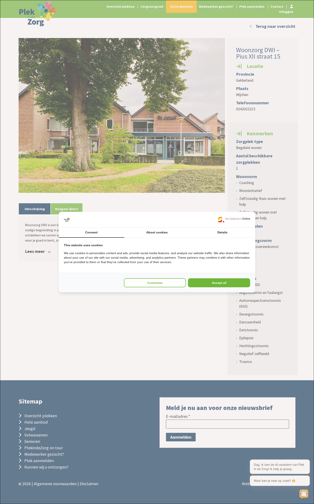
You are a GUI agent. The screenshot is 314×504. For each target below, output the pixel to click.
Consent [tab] (91, 232)
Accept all (219, 282)
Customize (155, 282)
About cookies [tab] (157, 232)
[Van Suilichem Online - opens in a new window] (234, 219)
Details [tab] (222, 232)
